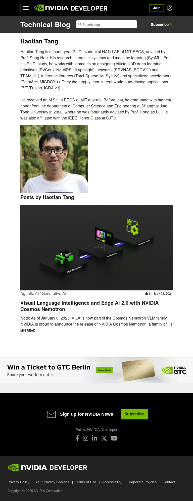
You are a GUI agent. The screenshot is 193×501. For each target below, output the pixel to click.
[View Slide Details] (96, 370)
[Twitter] (104, 438)
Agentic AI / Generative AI (43, 293)
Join (157, 8)
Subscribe (160, 24)
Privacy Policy (18, 482)
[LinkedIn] (94, 438)
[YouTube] (114, 438)
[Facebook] (77, 438)
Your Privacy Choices (52, 482)
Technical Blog (45, 24)
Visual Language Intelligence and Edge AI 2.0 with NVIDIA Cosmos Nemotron (89, 305)
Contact (169, 482)
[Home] (51, 8)
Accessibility (111, 482)
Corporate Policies (142, 482)
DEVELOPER (89, 8)
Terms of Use (85, 482)
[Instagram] (85, 438)
